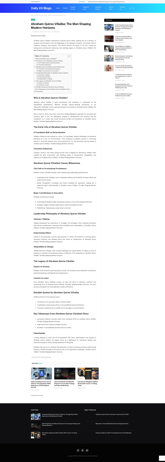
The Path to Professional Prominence (49, 69)
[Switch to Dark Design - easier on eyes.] (133, 8)
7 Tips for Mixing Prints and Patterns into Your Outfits (123, 94)
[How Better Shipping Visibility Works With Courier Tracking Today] (88, 373)
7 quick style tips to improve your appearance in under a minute (123, 76)
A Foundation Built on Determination (49, 63)
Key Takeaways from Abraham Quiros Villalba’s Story (53, 89)
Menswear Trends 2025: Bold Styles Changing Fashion (112, 423)
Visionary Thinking (44, 75)
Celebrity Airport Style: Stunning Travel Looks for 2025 (112, 414)
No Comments (47, 31)
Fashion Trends (72, 8)
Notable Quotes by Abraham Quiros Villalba (50, 87)
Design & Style (86, 8)
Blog (33, 19)
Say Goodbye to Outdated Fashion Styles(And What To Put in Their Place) (123, 48)
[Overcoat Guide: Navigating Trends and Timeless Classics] (109, 68)
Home (58, 8)
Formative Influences (45, 64)
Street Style (111, 8)
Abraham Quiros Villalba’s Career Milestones (50, 67)
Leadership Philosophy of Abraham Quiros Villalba (52, 73)
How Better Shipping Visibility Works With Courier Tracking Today (88, 383)
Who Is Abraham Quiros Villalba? (46, 59)
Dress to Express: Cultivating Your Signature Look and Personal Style (123, 57)
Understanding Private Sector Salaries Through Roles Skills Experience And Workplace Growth (41, 384)
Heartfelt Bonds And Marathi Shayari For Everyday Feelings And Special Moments (107, 1)
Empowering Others (45, 77)
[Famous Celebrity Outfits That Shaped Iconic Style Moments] (89, 435)
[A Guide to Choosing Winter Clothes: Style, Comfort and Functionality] (109, 39)
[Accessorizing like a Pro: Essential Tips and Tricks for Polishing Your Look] (109, 86)
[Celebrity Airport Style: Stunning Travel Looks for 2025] (89, 416)
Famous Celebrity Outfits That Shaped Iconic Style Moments (113, 433)
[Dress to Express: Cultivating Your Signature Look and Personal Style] (109, 58)
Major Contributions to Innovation (49, 71)
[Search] (131, 8)
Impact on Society (44, 83)
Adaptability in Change (45, 79)
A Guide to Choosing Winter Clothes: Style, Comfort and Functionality (123, 38)
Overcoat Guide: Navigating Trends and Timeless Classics (124, 66)
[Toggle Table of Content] (68, 56)
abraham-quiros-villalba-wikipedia (41, 357)
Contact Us (122, 8)
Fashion (65, 8)
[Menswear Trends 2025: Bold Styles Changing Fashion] (89, 426)
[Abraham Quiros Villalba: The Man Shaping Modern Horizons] (38, 35)
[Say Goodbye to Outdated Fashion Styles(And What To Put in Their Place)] (109, 48)
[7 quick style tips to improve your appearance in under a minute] (109, 76)
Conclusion (39, 91)
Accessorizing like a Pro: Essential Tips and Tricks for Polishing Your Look (123, 86)
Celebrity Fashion (98, 8)
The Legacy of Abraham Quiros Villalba (48, 81)
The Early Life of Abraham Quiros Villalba (49, 61)
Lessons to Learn (44, 85)
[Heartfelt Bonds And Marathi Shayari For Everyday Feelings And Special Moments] (64, 373)
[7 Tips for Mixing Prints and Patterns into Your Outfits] (109, 96)
